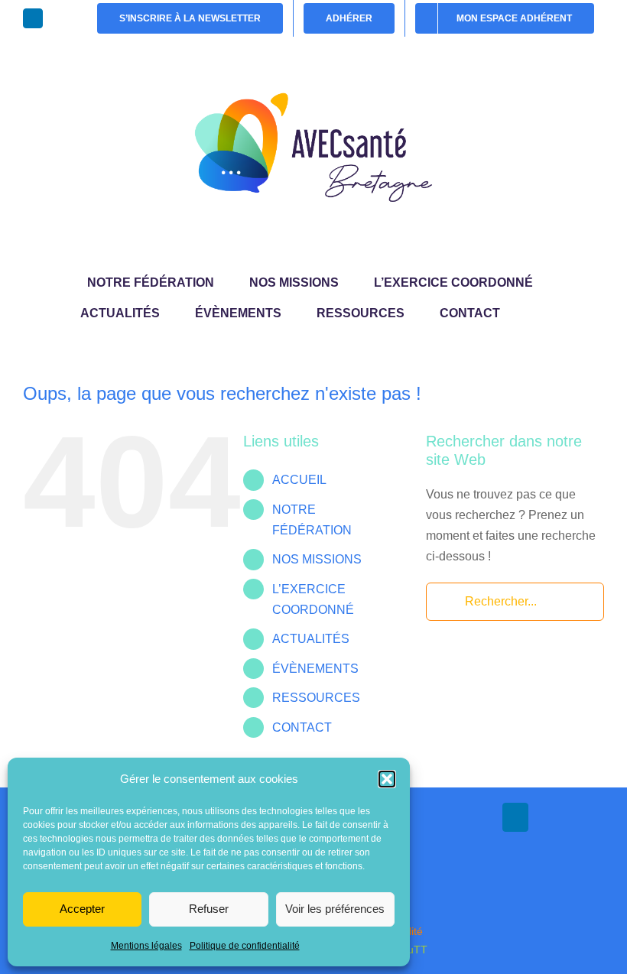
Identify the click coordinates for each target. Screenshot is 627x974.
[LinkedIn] (515, 817)
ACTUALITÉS (310, 638)
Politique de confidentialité (245, 945)
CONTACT (302, 727)
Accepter (82, 908)
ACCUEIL (299, 479)
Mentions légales (146, 945)
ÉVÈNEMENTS (315, 668)
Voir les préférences (335, 908)
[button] (387, 779)
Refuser (209, 908)
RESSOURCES (316, 697)
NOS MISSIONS (317, 559)
